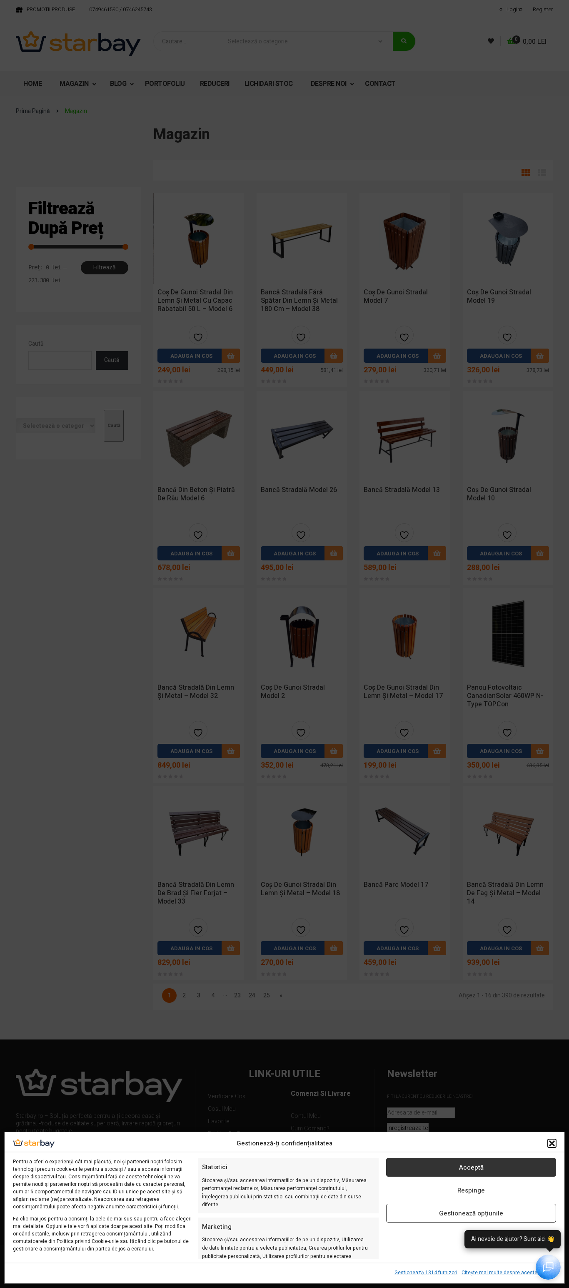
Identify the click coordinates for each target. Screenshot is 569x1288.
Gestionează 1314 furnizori (425, 1272)
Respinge (471, 1190)
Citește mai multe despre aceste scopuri (509, 1272)
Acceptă (471, 1167)
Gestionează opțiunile (471, 1213)
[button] (552, 1143)
